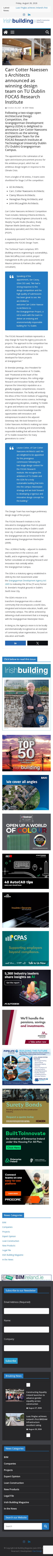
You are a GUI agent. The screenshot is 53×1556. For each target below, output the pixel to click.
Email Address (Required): (17, 1302)
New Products (8, 1245)
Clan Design (37, 1551)
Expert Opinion (9, 1236)
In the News (7, 1259)
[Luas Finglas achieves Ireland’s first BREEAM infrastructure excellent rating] (15, 1395)
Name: (7, 1320)
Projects (6, 1231)
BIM (4, 1222)
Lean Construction (10, 1241)
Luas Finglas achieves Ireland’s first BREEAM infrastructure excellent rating (36, 1396)
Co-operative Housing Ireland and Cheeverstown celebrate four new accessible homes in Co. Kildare (36, 1420)
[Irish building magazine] (26, 21)
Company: (9, 1339)
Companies (7, 1227)
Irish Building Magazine (12, 1255)
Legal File (6, 1250)
